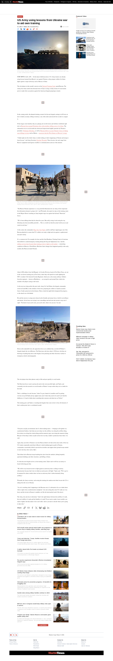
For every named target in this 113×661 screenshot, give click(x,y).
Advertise (59, 642)
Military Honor (93, 1)
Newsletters (36, 644)
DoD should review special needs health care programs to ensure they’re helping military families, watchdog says (34, 528)
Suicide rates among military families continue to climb (33, 593)
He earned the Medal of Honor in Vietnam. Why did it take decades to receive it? (86, 345)
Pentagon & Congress (66, 1)
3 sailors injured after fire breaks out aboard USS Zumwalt (31, 550)
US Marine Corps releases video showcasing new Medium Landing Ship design (34, 571)
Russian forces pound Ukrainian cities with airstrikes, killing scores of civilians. (42, 126)
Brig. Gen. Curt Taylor (39, 230)
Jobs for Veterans (85, 645)
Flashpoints (56, 1)
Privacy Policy (12, 642)
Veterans (100, 1)
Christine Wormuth (41, 140)
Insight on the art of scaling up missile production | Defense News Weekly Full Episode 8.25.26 (85, 32)
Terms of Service (13, 644)
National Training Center (49, 86)
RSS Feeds (36, 645)
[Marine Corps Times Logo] (18, 2)
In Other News (22, 513)
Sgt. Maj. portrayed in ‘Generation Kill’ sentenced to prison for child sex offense (85, 353)
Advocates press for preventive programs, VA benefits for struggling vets (34, 582)
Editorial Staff (60, 645)
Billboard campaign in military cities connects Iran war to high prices (85, 338)
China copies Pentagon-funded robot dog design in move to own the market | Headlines (90, 47)
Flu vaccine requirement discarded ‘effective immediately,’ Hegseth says (34, 561)
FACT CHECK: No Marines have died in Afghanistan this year (85, 359)
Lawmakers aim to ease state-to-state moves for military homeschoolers (34, 517)
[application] (86, 23)
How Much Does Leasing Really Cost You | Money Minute (90, 54)
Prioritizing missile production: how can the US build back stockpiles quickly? (90, 39)
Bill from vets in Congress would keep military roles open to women (34, 604)
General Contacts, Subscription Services (67, 644)
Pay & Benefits (49, 1)
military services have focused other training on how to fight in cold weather (37, 244)
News (20, 16)
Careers (83, 644)
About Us (83, 642)
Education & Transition (83, 1)
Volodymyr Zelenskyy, (29, 131)
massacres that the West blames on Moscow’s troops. (53, 133)
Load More (43, 625)
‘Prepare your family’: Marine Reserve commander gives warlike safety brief (34, 615)
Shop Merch (36, 647)
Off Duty (74, 1)
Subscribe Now (107, 1)
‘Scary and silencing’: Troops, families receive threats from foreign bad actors (33, 539)
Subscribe (35, 642)
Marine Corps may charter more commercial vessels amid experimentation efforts (85, 330)
